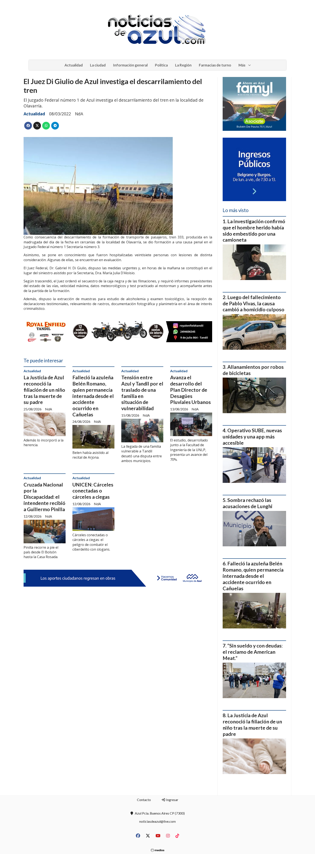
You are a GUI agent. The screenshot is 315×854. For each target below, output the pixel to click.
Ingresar (171, 800)
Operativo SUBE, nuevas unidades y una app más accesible (252, 436)
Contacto (144, 800)
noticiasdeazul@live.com (157, 821)
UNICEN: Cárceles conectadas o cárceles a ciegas (92, 491)
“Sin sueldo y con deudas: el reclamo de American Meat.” (253, 652)
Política (161, 65)
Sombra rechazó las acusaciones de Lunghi (247, 503)
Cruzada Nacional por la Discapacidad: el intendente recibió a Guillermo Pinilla (44, 497)
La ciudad (98, 65)
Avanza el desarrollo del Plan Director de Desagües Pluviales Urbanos (190, 389)
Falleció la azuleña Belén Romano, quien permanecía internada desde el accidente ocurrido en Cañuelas (93, 395)
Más (241, 65)
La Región (183, 65)
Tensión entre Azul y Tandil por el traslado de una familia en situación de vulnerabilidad (142, 392)
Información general (130, 65)
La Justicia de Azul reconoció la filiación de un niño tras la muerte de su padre (44, 389)
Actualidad (73, 65)
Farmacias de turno (215, 65)
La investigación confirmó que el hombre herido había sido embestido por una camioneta (254, 230)
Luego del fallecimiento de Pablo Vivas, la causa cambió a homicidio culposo (253, 303)
